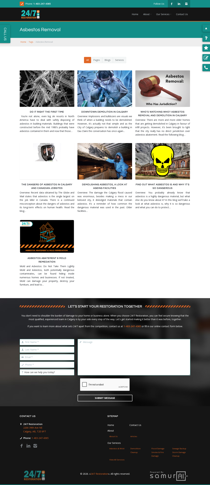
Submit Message (105, 398)
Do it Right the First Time (47, 112)
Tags (31, 42)
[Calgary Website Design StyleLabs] (169, 475)
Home (23, 42)
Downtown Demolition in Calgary (104, 112)
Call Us (5, 34)
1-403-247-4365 (42, 3)
